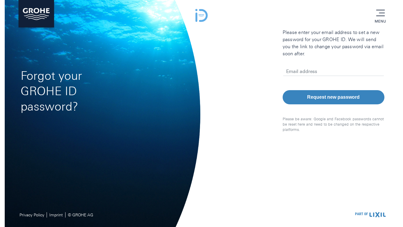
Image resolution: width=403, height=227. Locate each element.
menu (380, 13)
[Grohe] (36, 15)
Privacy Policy (31, 215)
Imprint (56, 215)
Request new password (333, 97)
